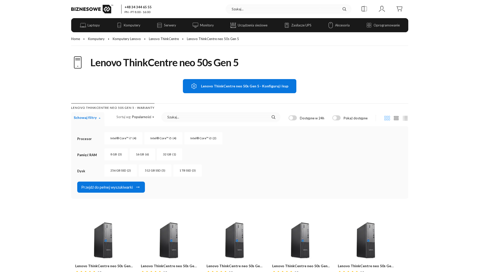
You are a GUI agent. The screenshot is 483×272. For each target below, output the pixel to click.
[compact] (405, 118)
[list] (396, 118)
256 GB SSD (120, 170)
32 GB (169, 154)
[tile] (387, 118)
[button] (364, 9)
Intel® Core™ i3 (203, 138)
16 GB (142, 154)
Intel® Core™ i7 (123, 138)
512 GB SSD (155, 170)
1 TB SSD (187, 170)
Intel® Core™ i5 (163, 138)
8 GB (116, 154)
